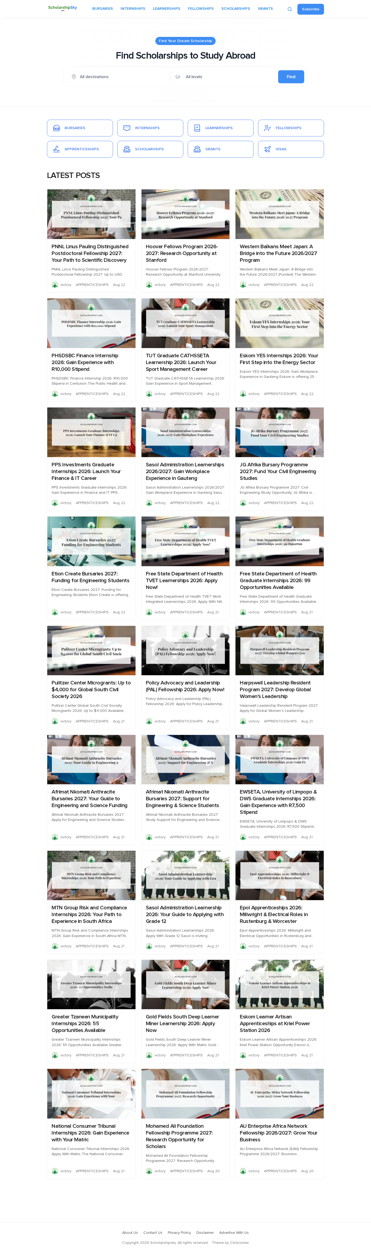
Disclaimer (205, 1233)
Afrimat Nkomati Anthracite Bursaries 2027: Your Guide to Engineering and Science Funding (90, 798)
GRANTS (265, 9)
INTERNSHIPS (133, 9)
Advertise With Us (234, 1233)
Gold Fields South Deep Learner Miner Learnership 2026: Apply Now (182, 1023)
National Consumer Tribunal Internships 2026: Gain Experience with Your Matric (90, 1132)
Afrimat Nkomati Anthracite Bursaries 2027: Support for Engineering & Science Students (182, 798)
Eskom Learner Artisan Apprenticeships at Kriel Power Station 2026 (275, 1023)
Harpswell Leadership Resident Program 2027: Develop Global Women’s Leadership (275, 689)
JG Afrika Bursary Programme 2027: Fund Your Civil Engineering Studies (278, 471)
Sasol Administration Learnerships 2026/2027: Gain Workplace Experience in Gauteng (185, 471)
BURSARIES (102, 9)
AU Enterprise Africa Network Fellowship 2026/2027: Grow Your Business (278, 1132)
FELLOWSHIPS (201, 9)
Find (291, 76)
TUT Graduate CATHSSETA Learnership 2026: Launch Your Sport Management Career (181, 362)
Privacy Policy (179, 1233)
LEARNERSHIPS (166, 9)
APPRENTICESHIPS (92, 285)
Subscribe (310, 9)
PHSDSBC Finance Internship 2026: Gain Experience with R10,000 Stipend (85, 362)
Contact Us (152, 1233)
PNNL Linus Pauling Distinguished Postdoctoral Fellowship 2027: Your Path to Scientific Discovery (90, 253)
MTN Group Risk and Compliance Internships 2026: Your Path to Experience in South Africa (89, 914)
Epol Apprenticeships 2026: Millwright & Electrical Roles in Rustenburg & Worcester (274, 914)
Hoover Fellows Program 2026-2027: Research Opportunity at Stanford (182, 253)
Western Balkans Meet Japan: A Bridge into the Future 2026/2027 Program (278, 253)
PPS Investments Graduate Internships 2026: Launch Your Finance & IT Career (86, 471)
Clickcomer (239, 1243)
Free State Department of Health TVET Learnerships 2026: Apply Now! (184, 580)
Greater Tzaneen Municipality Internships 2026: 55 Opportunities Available (85, 1023)
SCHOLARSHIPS (235, 9)
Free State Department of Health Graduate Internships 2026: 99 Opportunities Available (278, 580)
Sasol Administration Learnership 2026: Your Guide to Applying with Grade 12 (185, 914)
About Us (130, 1233)
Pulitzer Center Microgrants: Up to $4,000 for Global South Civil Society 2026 (91, 689)
